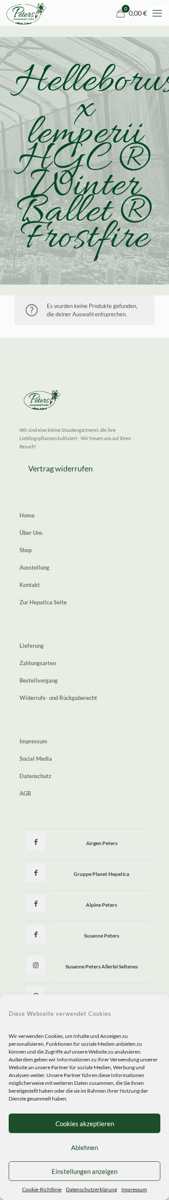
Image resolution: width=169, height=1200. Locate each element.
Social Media (36, 758)
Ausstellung (34, 567)
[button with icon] (35, 841)
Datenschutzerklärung (91, 1189)
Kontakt (30, 584)
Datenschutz (35, 775)
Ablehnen (84, 1147)
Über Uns (31, 532)
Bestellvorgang (39, 680)
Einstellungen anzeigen (84, 1171)
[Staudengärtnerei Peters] (26, 13)
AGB (25, 793)
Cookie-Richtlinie (42, 1189)
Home (27, 515)
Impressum (134, 1189)
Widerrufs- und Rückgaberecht (58, 697)
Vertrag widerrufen (60, 468)
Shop (26, 550)
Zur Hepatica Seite (43, 602)
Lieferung (32, 645)
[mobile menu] (157, 13)
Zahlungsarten (38, 663)
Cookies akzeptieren (84, 1123)
